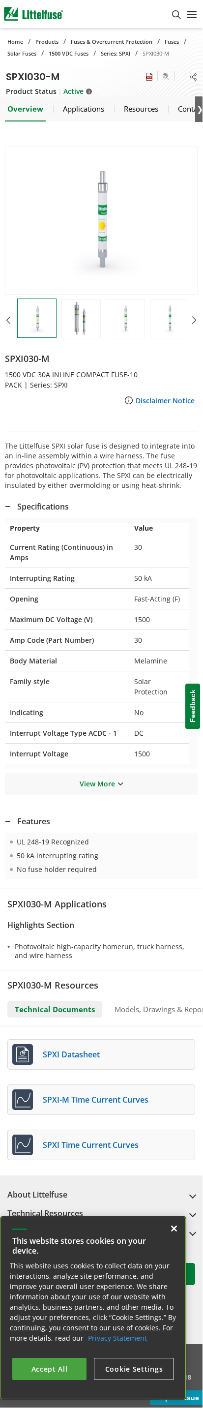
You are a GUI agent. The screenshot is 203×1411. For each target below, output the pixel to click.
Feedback (193, 706)
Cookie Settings (134, 1369)
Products (46, 41)
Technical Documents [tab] (55, 1009)
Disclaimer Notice (165, 400)
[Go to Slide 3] (125, 318)
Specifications (43, 506)
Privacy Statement (117, 1338)
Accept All (49, 1369)
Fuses (172, 41)
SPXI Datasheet (71, 1054)
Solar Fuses (21, 53)
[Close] (174, 1228)
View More (97, 783)
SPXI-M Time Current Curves (95, 1099)
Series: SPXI (115, 53)
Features (33, 821)
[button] (101, 220)
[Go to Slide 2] (81, 318)
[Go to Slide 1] (37, 318)
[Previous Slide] (8, 320)
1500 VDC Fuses (68, 53)
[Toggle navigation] (192, 14)
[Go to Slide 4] (169, 318)
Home (15, 41)
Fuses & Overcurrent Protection (111, 41)
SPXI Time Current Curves (91, 1145)
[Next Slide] (194, 320)
